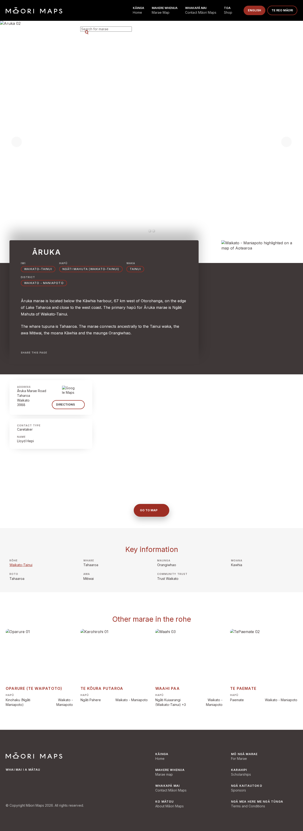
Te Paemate (243, 688)
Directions (65, 404)
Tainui (135, 269)
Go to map (148, 510)
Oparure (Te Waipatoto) (34, 688)
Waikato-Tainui (38, 269)
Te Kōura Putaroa (101, 688)
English (254, 10)
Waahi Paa (167, 688)
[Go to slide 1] (150, 231)
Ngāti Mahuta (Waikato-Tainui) (90, 269)
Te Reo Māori (282, 10)
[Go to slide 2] (153, 231)
